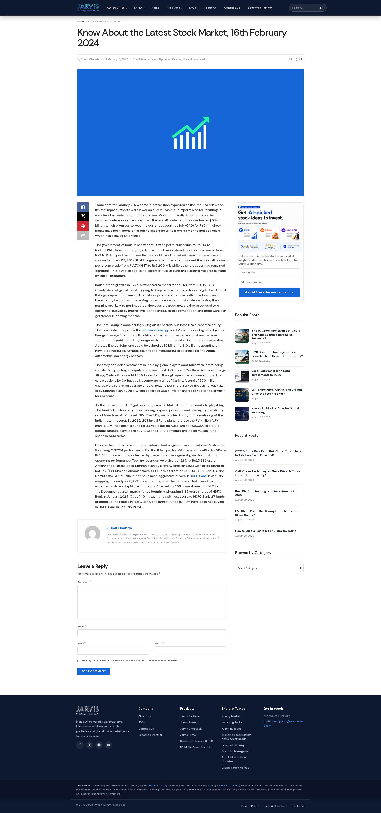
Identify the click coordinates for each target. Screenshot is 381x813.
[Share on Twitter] (83, 216)
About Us (210, 7)
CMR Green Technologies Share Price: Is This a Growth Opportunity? (277, 354)
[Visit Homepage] (88, 8)
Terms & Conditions (275, 806)
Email (81, 643)
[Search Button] (321, 8)
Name (82, 626)
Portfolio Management (237, 751)
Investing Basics (232, 722)
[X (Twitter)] (89, 745)
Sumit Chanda (90, 59)
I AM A (138, 7)
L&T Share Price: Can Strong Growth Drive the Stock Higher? (276, 391)
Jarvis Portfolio (190, 716)
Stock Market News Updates (104, 21)
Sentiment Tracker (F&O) (196, 741)
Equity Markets (232, 716)
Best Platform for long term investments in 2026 (270, 373)
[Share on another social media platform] (83, 235)
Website (160, 643)
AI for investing (231, 728)
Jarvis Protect (189, 722)
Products (173, 7)
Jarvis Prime (188, 734)
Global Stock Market (235, 767)
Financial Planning (233, 745)
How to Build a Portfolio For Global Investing (275, 410)
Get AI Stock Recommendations (269, 292)
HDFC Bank (198, 476)
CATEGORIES (116, 7)
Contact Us (232, 7)
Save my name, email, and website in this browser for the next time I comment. (129, 660)
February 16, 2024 (117, 59)
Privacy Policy (250, 806)
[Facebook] (80, 745)
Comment (84, 582)
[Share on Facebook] (83, 207)
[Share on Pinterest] (83, 226)
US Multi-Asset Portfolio (196, 747)
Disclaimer (298, 806)
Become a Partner (260, 7)
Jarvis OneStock (191, 728)
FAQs (192, 7)
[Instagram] (99, 745)
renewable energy (155, 330)
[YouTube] (108, 745)
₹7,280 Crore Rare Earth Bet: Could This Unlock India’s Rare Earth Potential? (275, 334)
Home (155, 7)
